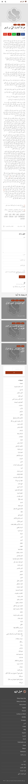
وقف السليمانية (23, 771)
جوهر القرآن (11, 216)
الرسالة (6, 214)
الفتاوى (19, 24)
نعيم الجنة (21, 682)
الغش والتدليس (20, 568)
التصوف (21, 459)
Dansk (24, 745)
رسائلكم (21, 642)
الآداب (21, 408)
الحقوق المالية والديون (19, 490)
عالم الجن (21, 648)
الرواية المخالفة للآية (21, 216)
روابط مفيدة (23, 764)
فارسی (24, 723)
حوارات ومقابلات (19, 639)
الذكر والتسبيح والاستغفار (18, 509)
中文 (25, 730)
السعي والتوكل (20, 521)
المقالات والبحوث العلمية (18, 609)
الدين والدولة (20, 505)
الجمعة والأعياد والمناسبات (18, 477)
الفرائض (21, 574)
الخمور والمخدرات (20, 496)
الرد (24, 289)
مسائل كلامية (20, 670)
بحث (14, 372)
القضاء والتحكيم (20, 584)
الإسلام (21, 430)
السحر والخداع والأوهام (18, 518)
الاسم (24, 254)
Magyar (24, 748)
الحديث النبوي (20, 487)
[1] (9, 177)
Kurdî (24, 739)
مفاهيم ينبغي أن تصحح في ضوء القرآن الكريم (14, 673)
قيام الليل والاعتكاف (19, 661)
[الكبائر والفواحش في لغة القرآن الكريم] (14, 354)
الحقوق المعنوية (20, 493)
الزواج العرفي (20, 515)
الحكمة (14, 214)
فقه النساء (14, 323)
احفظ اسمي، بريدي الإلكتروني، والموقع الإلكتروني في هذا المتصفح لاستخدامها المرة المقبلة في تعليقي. (15, 272)
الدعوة (21, 502)
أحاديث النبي (22, 214)
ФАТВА (24, 717)
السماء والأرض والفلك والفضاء (17, 524)
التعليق (24, 237)
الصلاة (21, 534)
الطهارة (21, 546)
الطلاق (21, 543)
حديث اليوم (20, 631)
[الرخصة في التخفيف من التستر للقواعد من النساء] (14, 331)
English (24, 708)
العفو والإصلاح (20, 556)
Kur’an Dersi (23, 705)
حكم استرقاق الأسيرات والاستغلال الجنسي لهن (14, 635)
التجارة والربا (20, 452)
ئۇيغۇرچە (24, 736)
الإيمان (21, 440)
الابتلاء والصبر (20, 443)
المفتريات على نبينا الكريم (18, 606)
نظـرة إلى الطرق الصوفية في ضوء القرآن (15, 679)
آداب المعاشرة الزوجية (18, 387)
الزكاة (22, 512)
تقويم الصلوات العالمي (22, 774)
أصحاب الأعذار (20, 393)
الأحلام (21, 412)
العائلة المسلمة (20, 549)
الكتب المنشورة (23, 768)
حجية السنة (5, 216)
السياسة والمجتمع (20, 527)
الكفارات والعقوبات (19, 593)
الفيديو (21, 577)
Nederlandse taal (22, 742)
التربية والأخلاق (20, 455)
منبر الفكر (13, 300)
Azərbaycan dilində (21, 714)
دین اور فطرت (23, 755)
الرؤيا (10, 214)
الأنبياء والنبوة (20, 424)
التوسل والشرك (20, 471)
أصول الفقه (23, 24)
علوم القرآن (18, 346)
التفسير (21, 462)
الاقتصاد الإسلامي (19, 446)
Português (23, 720)
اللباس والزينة (18, 323)
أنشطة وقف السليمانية (18, 402)
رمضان (21, 645)
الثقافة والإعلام (20, 474)
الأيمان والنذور (20, 427)
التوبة (22, 468)
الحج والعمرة (20, 484)
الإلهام (18, 214)
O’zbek (24, 727)
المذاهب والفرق (20, 599)
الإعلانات (21, 437)
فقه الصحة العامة (19, 654)
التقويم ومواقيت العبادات (18, 465)
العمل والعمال (20, 565)
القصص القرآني (20, 581)
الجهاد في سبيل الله (19, 480)
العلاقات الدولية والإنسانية (18, 559)
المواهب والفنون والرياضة (18, 615)
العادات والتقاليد (19, 552)
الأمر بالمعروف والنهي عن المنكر (17, 421)
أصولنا (25, 761)
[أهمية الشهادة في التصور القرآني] (14, 308)
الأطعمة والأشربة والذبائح (18, 418)
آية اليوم (21, 390)
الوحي (16, 216)
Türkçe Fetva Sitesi (21, 702)
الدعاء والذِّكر (20, 499)
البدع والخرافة (20, 449)
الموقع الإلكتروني (22, 265)
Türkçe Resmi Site (21, 698)
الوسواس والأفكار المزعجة (18, 628)
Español (24, 733)
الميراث (21, 621)
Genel (21, 383)
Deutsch (24, 711)
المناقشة (21, 612)
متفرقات (15, 24)
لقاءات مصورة (20, 664)
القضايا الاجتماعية (19, 590)
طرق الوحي (22, 218)
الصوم (21, 540)
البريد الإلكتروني (22, 260)
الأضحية (21, 415)
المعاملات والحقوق (19, 603)
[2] (4, 190)
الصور (21, 537)
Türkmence (23, 752)
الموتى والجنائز (20, 618)
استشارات (21, 405)
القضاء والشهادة (22, 300)
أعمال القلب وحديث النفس (17, 399)
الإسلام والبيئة (20, 433)
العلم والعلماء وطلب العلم (18, 562)
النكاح (21, 624)
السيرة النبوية (20, 531)
